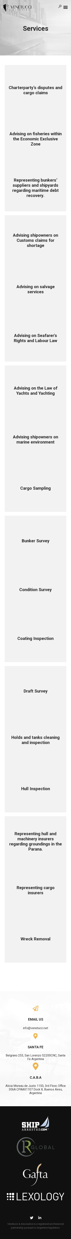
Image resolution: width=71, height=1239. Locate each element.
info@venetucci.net (35, 1028)
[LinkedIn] (39, 1218)
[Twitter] (31, 1218)
